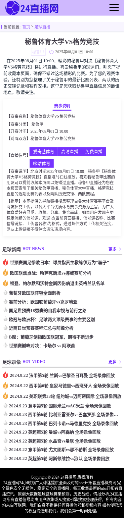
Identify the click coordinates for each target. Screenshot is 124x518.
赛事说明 (62, 106)
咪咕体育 (42, 163)
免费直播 (94, 151)
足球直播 (42, 27)
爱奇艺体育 (44, 151)
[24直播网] (32, 14)
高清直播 (70, 151)
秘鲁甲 (37, 124)
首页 (26, 27)
